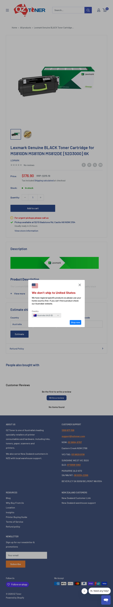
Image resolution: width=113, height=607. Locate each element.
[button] (79, 285)
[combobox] (43, 315)
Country (35, 311)
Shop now (75, 322)
